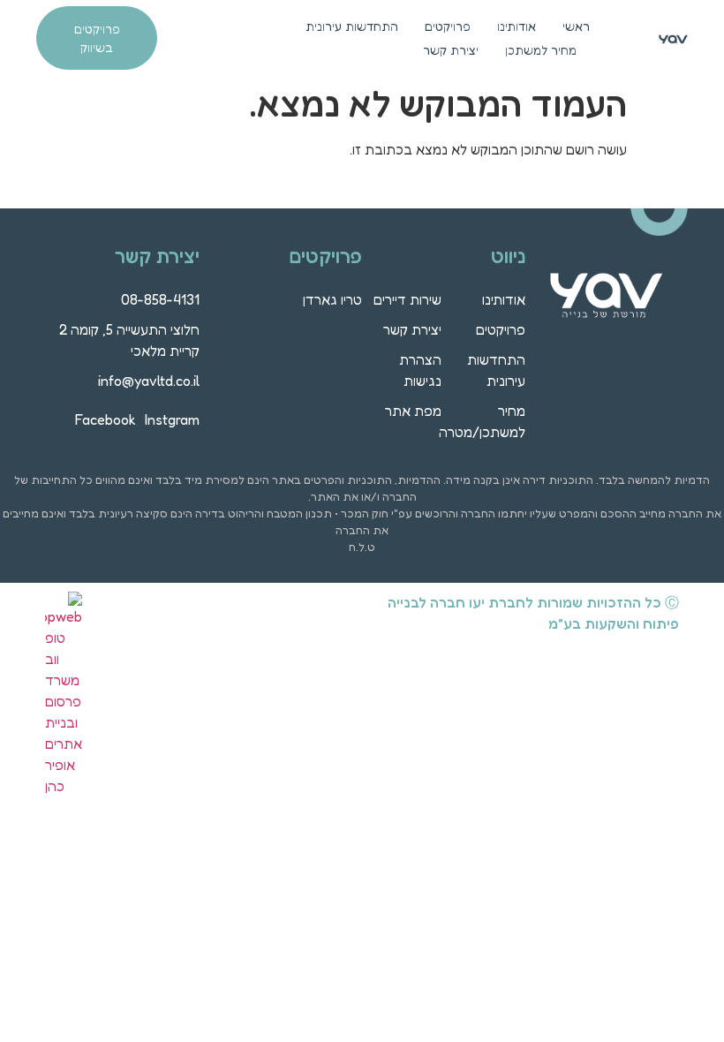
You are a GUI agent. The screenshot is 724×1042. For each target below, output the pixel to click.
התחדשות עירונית (351, 26)
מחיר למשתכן (541, 49)
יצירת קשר (451, 49)
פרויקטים (448, 26)
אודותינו (516, 26)
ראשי (576, 26)
